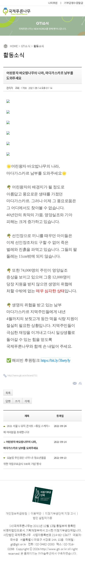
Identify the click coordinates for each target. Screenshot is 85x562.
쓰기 (17, 401)
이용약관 (36, 513)
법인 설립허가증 (42, 518)
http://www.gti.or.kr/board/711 (22, 375)
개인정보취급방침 (16, 513)
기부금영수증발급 (73, 3)
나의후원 (53, 3)
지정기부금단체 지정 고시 (60, 513)
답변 (8, 401)
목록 (8, 392)
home (14, 46)
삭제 (27, 401)
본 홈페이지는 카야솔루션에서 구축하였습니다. (49, 553)
